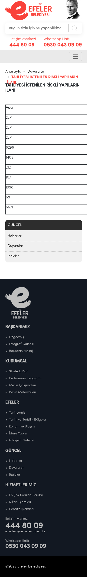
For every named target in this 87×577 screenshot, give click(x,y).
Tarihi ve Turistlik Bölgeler (27, 419)
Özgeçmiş (16, 337)
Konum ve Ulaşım (22, 426)
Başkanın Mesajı (21, 351)
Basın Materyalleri (22, 392)
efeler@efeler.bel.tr (25, 531)
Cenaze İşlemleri (21, 509)
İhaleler (13, 256)
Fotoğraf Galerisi (21, 344)
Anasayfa (13, 71)
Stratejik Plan (18, 371)
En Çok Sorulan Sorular (26, 495)
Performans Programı (25, 378)
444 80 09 (22, 45)
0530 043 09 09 (63, 45)
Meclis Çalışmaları (22, 385)
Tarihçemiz (17, 412)
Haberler (15, 236)
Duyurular (35, 71)
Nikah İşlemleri (20, 502)
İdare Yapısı (18, 433)
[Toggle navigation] (75, 56)
